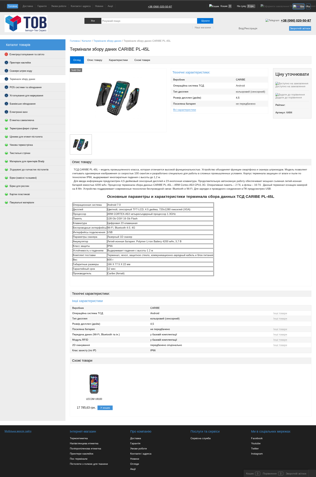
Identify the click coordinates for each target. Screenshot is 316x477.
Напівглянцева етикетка (84, 443)
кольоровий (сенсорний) (250, 91)
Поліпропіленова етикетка (85, 448)
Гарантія (42, 6)
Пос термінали (78, 458)
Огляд (77, 60)
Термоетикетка (79, 438)
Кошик (225, 6)
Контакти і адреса (81, 6)
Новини (99, 6)
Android (240, 85)
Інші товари (280, 313)
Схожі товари (142, 60)
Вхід (241, 28)
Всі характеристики (184, 109)
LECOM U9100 (94, 399)
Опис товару (94, 60)
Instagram (257, 453)
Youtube (256, 443)
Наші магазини (203, 27)
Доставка (28, 6)
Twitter (255, 448)
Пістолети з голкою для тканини (89, 463)
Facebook (257, 438)
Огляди (134, 463)
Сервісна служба (201, 438)
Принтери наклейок (81, 453)
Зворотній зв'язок (300, 28)
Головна (12, 6)
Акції (110, 6)
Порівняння (270, 473)
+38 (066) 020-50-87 (160, 6)
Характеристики (118, 60)
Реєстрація (250, 28)
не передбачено (245, 103)
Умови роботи (58, 6)
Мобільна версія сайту (18, 431)
